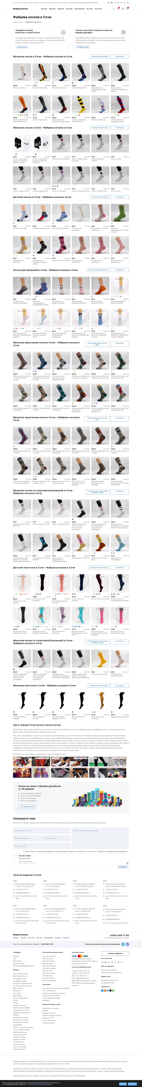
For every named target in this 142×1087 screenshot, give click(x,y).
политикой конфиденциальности (116, 851)
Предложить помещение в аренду (53, 993)
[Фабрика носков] (20, 9)
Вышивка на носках (48, 1013)
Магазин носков (18, 22)
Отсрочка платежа (19, 1005)
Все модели (120, 56)
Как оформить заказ (20, 978)
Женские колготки (48, 961)
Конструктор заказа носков (22, 983)
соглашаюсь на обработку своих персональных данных (55, 851)
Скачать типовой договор (51, 995)
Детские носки (47, 975)
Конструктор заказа (27, 806)
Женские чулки (47, 963)
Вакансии (16, 956)
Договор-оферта (18, 963)
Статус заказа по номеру (21, 1029)
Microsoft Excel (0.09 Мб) (109, 980)
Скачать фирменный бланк (51, 998)
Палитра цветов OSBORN (21, 1008)
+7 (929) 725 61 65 (21, 889)
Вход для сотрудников (109, 970)
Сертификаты (17, 1025)
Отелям (15, 1000)
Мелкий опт (17, 990)
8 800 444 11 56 (92, 2)
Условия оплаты (18, 1042)
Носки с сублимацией (20, 998)
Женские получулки (49, 966)
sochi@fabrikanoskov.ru (23, 893)
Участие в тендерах (19, 1047)
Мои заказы (17, 993)
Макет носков (17, 988)
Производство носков (20, 1020)
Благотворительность (20, 976)
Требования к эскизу (20, 1032)
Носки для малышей (49, 980)
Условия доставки (19, 1039)
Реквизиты (45, 1000)
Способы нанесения (19, 1034)
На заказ (89, 9)
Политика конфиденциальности (23, 966)
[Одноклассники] (105, 990)
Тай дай (45, 1011)
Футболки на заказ (48, 1023)
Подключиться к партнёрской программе (56, 988)
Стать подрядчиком (49, 990)
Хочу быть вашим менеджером (111, 972)
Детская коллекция (48, 973)
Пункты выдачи (34, 2)
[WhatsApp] (113, 990)
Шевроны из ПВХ (48, 1018)
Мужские (61, 9)
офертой (101, 851)
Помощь (16, 1015)
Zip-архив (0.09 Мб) (107, 983)
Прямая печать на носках (50, 1008)
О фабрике (25, 2)
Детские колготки (48, 978)
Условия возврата (19, 1044)
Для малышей (79, 9)
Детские (69, 9)
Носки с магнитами (48, 1020)
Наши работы (17, 995)
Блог (14, 958)
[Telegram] (108, 990)
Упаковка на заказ (19, 1037)
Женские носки (47, 958)
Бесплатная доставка (20, 973)
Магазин (44, 9)
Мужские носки (47, 971)
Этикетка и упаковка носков (49, 2)
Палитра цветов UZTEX (21, 1010)
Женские (52, 9)
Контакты (98, 9)
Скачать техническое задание (23, 1027)
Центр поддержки (19, 1049)
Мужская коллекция (49, 968)
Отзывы (15, 1003)
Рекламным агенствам (20, 1022)
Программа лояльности (21, 1017)
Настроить (132, 1084)
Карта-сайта (17, 961)
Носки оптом (17, 2)
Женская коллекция (49, 956)
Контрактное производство (22, 986)
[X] (110, 990)
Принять (122, 1084)
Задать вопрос (63, 2)
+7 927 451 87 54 (84, 973)
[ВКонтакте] (102, 990)
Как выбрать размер (19, 981)
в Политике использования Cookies (40, 1084)
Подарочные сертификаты (22, 1012)
